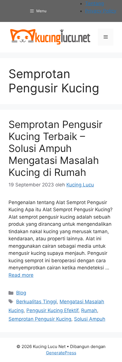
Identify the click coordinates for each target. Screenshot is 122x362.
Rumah (89, 310)
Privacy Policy (100, 11)
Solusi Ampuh (89, 319)
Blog (21, 293)
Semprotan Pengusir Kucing (40, 319)
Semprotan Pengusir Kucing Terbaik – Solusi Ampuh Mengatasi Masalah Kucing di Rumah (55, 148)
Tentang (94, 3)
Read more (21, 275)
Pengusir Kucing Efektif (52, 310)
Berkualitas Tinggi (36, 301)
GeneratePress (61, 352)
